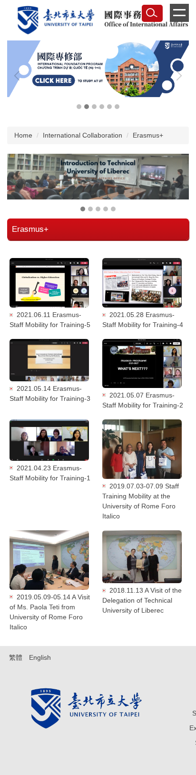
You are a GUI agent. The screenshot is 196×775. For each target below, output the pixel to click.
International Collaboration (82, 135)
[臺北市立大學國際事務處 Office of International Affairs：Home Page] (98, 21)
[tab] (79, 106)
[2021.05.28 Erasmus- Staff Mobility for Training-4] (142, 283)
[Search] (152, 13)
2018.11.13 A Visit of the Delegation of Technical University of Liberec (142, 600)
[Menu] (179, 13)
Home (23, 135)
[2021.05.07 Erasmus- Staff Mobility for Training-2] (142, 363)
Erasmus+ (148, 135)
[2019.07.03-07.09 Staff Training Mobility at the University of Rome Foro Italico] (142, 449)
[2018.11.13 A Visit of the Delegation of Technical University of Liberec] (142, 556)
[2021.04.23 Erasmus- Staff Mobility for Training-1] (49, 440)
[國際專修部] (98, 68)
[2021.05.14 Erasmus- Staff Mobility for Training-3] (49, 360)
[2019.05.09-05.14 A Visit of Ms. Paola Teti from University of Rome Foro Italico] (49, 560)
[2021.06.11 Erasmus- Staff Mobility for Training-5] (49, 283)
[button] (19, 76)
